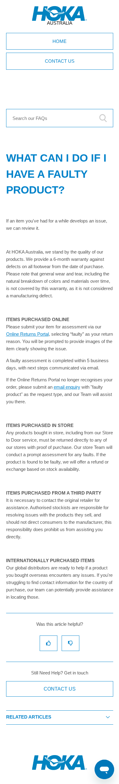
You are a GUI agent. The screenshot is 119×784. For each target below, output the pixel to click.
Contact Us (59, 61)
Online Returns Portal (27, 334)
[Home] (59, 768)
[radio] (48, 643)
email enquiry (67, 387)
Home (59, 41)
